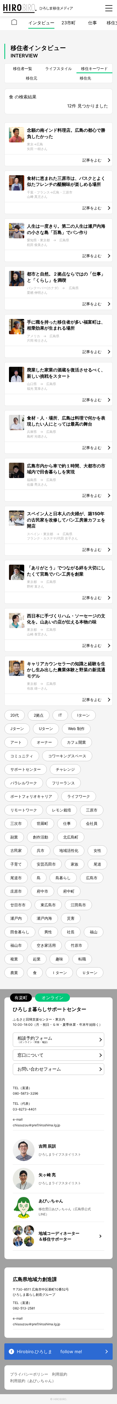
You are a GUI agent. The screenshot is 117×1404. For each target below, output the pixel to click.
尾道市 (16, 877)
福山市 (16, 945)
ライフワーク (78, 796)
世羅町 (42, 823)
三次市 (16, 823)
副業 (14, 837)
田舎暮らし (19, 932)
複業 (14, 959)
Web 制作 (76, 728)
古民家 (16, 850)
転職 (82, 959)
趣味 (59, 959)
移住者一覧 (22, 68)
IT (60, 715)
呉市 (40, 850)
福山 (93, 932)
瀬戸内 (16, 918)
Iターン (83, 715)
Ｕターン (89, 972)
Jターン (17, 728)
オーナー (44, 742)
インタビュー (41, 22)
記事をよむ (91, 160)
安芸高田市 (46, 864)
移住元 (31, 78)
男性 (48, 932)
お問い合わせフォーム (39, 1069)
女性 (97, 850)
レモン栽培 (61, 810)
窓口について (30, 1055)
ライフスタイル (58, 68)
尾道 (97, 864)
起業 (37, 959)
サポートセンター (25, 769)
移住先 (85, 78)
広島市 (91, 877)
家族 (74, 864)
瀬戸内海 (44, 918)
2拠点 (39, 715)
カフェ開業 (76, 742)
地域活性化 (68, 850)
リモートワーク (23, 810)
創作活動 (40, 837)
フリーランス (63, 783)
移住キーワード (94, 68)
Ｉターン (59, 972)
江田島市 (78, 904)
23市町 (68, 22)
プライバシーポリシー (29, 1374)
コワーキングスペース (67, 756)
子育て (16, 864)
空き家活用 (46, 945)
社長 (71, 932)
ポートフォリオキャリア (31, 796)
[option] (14, 23)
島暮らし (63, 877)
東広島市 (48, 904)
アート (16, 742)
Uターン (46, 728)
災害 (71, 918)
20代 (14, 715)
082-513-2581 (24, 1308)
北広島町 (70, 837)
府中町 (69, 891)
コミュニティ (21, 756)
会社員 (91, 823)
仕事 (92, 22)
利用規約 (59, 1374)
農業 (14, 972)
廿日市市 (18, 904)
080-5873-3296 (25, 1093)
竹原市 (76, 945)
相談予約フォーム (34, 1039)
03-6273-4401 (24, 1109)
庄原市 (16, 891)
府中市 (42, 891)
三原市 (91, 810)
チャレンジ (65, 769)
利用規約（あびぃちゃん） (33, 1380)
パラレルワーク (23, 783)
